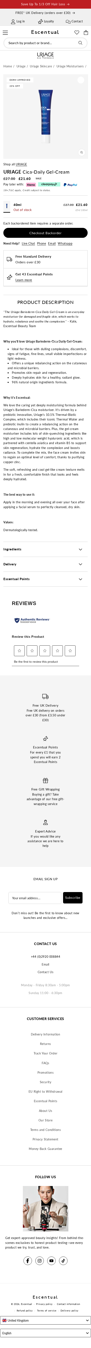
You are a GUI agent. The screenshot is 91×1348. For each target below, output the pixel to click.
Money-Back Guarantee (45, 1149)
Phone (41, 243)
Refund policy (25, 1310)
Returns (45, 1044)
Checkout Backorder (45, 233)
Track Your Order (46, 1053)
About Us (45, 1111)
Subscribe (72, 897)
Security (45, 1082)
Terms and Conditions (45, 1130)
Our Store (45, 1120)
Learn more (23, 280)
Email (52, 243)
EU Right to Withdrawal (45, 1091)
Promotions (45, 1072)
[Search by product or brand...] (80, 43)
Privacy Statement (45, 1139)
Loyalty (49, 21)
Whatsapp (65, 243)
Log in (21, 21)
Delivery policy (70, 1310)
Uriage (21, 164)
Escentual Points (45, 1101)
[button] (5, 32)
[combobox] (45, 43)
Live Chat (28, 243)
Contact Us (46, 972)
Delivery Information (45, 1034)
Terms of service (47, 1310)
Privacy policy (44, 1304)
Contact (77, 21)
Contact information (68, 1304)
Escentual (26, 1304)
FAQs (45, 1063)
